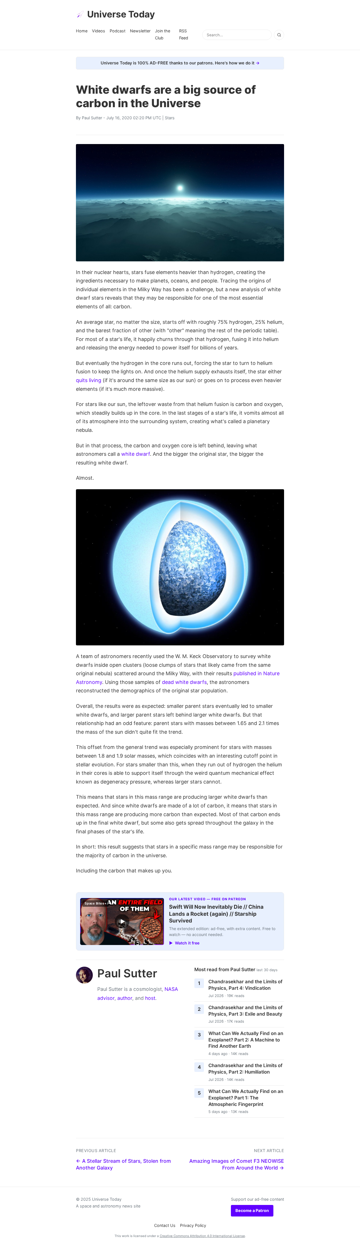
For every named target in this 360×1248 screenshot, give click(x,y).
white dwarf (135, 454)
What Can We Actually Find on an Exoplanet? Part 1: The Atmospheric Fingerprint (245, 1097)
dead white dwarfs (184, 682)
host (150, 998)
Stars (170, 117)
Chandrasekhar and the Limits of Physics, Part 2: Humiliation (245, 1069)
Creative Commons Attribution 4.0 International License (202, 1236)
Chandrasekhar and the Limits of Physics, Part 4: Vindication (245, 985)
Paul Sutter (92, 117)
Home (81, 30)
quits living (88, 380)
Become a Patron (252, 1210)
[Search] (279, 35)
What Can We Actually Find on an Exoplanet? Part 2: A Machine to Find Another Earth (245, 1040)
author (124, 998)
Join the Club (162, 34)
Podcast (117, 30)
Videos (98, 30)
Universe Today (121, 14)
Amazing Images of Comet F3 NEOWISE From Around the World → (236, 1164)
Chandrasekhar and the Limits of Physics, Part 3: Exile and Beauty (245, 1011)
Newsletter (140, 30)
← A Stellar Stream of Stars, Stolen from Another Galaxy (123, 1164)
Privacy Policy (193, 1225)
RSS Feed (183, 34)
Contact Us (165, 1225)
